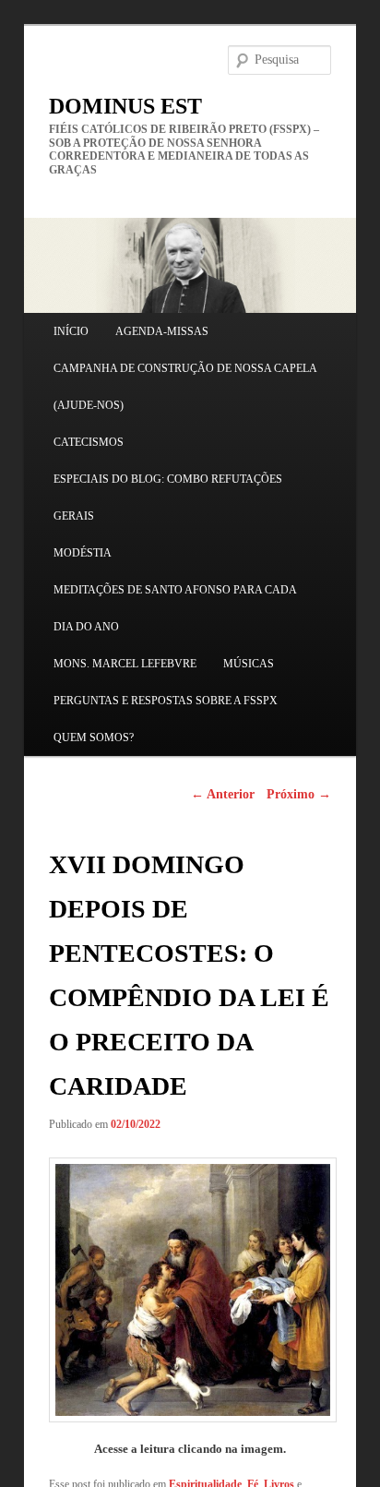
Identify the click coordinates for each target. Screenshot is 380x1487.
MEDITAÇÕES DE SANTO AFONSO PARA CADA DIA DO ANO (174, 608)
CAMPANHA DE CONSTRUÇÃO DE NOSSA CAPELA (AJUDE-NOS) (184, 387)
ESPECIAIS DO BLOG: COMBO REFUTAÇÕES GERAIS (167, 497)
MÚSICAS (248, 663)
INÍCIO (71, 331)
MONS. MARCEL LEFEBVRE (124, 663)
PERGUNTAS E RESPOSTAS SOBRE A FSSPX (165, 700)
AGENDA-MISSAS (161, 331)
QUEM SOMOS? (93, 737)
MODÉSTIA (82, 552)
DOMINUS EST (125, 106)
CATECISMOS (88, 442)
